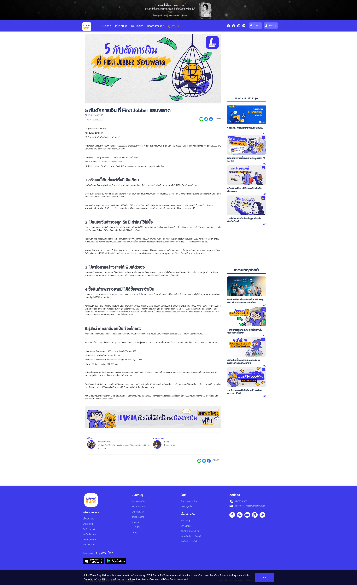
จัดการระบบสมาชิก (189, 501)
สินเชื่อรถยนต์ (89, 529)
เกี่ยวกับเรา (121, 26)
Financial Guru (138, 506)
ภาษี (133, 538)
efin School (186, 526)
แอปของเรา (137, 26)
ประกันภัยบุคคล (89, 539)
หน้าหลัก (106, 26)
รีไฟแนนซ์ (135, 522)
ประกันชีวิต (136, 527)
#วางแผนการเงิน (94, 119)
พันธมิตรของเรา (90, 545)
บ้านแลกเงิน (88, 524)
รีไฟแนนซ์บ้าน (88, 519)
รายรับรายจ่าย (138, 517)
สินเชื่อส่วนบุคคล (90, 534)
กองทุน (135, 532)
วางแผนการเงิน (138, 501)
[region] (246, 73)
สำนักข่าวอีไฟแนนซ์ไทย (190, 531)
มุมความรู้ (173, 26)
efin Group (185, 521)
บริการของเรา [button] (154, 26)
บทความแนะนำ (138, 512)
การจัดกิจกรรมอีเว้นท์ (190, 541)
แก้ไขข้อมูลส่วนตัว (188, 506)
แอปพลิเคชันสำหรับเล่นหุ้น (191, 536)
